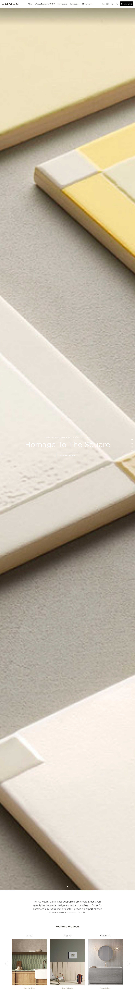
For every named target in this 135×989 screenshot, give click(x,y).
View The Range (67, 455)
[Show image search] (107, 4)
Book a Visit (126, 4)
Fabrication (62, 4)
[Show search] (103, 4)
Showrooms (87, 4)
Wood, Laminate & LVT (45, 4)
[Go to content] (67, 886)
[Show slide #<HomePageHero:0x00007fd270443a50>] (132, 443)
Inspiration (74, 4)
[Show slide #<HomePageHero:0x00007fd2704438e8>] (132, 447)
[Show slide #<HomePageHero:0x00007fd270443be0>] (132, 439)
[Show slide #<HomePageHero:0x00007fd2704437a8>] (132, 450)
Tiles (30, 4)
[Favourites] (112, 4)
